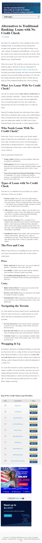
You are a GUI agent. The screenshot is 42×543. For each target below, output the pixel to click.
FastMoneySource (18, 455)
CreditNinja (18, 412)
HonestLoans (18, 430)
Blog (21, 540)
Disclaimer (4, 539)
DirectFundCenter (18, 436)
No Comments (5, 37)
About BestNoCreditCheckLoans (32, 539)
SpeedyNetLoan (17, 418)
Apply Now (33, 406)
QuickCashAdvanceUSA (18, 461)
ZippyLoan (18, 405)
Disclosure (20, 539)
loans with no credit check (26, 69)
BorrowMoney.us (18, 448)
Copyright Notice (12, 539)
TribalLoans (18, 442)
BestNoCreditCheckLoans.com (19, 537)
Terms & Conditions (33, 537)
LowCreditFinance (18, 424)
